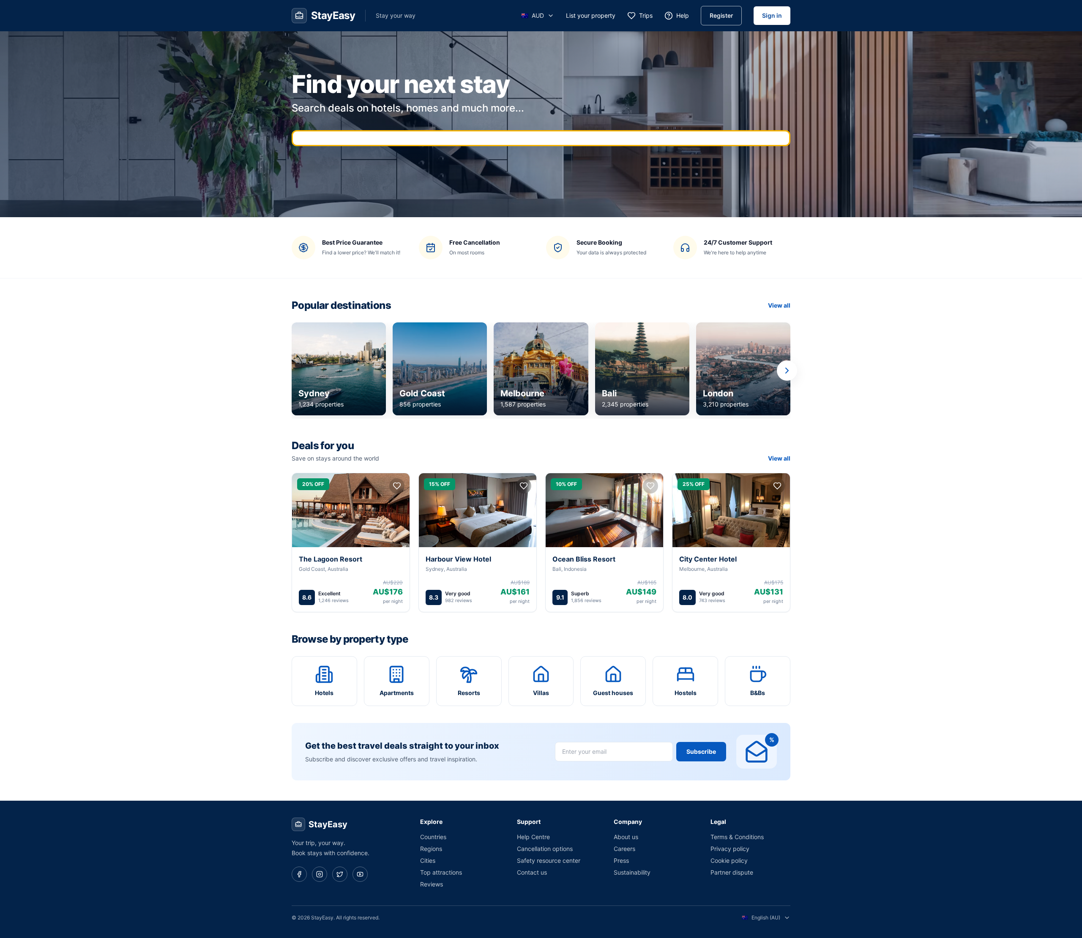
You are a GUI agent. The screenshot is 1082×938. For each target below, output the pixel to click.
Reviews (431, 884)
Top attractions (441, 872)
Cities (427, 860)
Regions (431, 848)
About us (626, 836)
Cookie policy (729, 860)
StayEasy (328, 824)
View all (779, 305)
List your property (590, 15)
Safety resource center (548, 860)
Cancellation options (545, 848)
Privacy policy (729, 848)
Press (621, 860)
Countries (433, 836)
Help (682, 15)
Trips (646, 15)
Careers (624, 848)
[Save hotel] (396, 486)
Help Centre (533, 836)
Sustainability (632, 872)
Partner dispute (731, 872)
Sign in (772, 15)
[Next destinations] (787, 370)
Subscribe (701, 751)
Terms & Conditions (737, 836)
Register (721, 15)
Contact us (532, 872)
